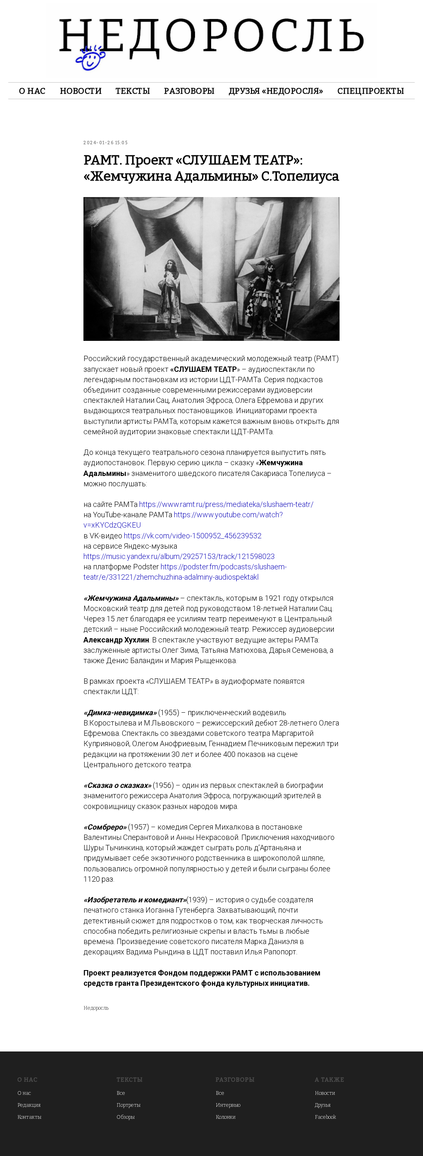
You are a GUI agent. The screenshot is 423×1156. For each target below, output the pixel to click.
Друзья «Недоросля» (276, 91)
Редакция (28, 1105)
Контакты (29, 1117)
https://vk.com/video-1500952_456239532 (192, 535)
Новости (81, 91)
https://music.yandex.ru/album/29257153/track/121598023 (179, 556)
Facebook (325, 1117)
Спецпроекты (370, 91)
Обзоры (125, 1117)
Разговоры (189, 91)
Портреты (128, 1105)
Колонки (225, 1117)
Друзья (322, 1105)
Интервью (228, 1105)
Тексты (133, 91)
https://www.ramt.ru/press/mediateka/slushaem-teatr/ (226, 504)
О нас (32, 91)
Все (120, 1093)
